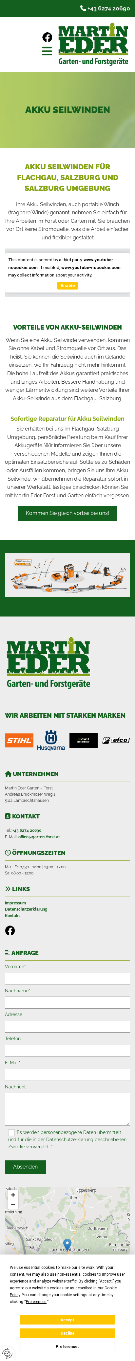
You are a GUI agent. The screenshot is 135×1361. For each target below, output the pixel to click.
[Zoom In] (13, 1195)
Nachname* (17, 990)
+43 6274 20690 (108, 8)
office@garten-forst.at (39, 837)
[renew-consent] (7, 1353)
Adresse (13, 1014)
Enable (68, 285)
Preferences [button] (36, 1301)
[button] (30, 51)
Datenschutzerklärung (26, 909)
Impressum (15, 903)
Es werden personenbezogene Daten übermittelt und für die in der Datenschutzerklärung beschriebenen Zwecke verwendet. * (67, 1140)
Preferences (68, 1346)
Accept (67, 1320)
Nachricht (15, 1086)
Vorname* (15, 966)
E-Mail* (12, 1062)
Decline (67, 1333)
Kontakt (12, 916)
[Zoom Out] (13, 1205)
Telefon (13, 1038)
